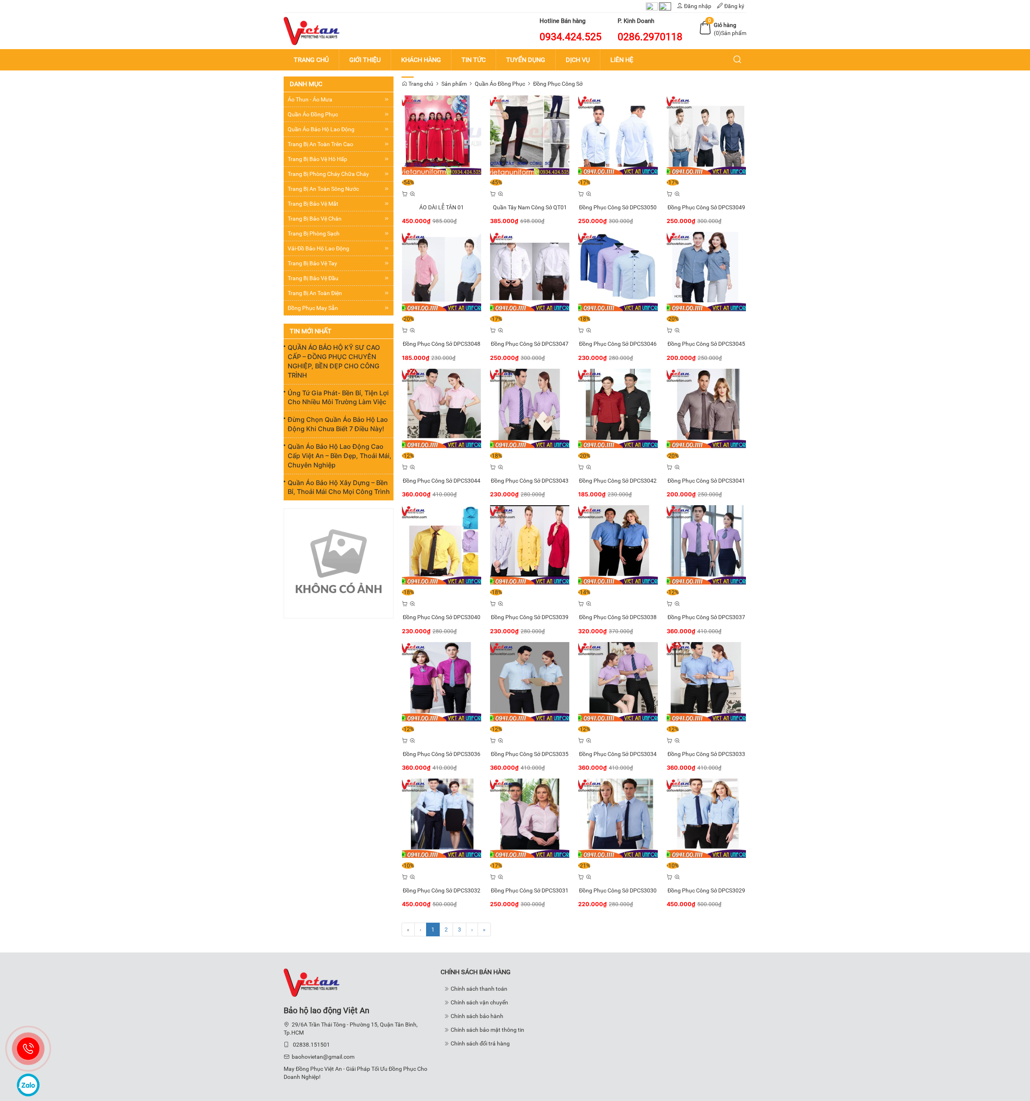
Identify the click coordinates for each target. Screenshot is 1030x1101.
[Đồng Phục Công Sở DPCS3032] (441, 817)
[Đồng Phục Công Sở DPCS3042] (617, 408)
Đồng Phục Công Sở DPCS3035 (530, 754)
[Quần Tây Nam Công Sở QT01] (529, 134)
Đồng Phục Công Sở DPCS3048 (441, 344)
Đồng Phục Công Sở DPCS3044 (441, 480)
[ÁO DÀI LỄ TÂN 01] (441, 134)
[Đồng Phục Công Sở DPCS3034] (617, 681)
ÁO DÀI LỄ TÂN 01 (441, 207)
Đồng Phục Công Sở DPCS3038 (618, 617)
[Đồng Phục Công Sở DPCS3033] (706, 681)
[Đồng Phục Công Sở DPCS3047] (529, 271)
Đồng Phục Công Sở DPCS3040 (441, 617)
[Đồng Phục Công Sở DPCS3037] (706, 544)
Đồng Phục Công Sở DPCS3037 (706, 617)
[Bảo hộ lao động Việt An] (312, 30)
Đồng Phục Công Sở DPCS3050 (618, 207)
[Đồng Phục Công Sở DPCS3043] (529, 408)
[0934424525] (28, 1049)
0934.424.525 (571, 37)
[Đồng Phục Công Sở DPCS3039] (529, 544)
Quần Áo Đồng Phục (500, 84)
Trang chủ (420, 84)
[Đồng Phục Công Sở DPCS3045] (706, 271)
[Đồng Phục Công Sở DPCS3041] (706, 408)
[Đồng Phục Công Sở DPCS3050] (617, 134)
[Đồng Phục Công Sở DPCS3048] (441, 271)
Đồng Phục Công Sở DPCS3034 (618, 754)
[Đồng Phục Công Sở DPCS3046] (617, 271)
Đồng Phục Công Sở (558, 84)
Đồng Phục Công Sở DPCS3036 (441, 754)
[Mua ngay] (405, 194)
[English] (665, 6)
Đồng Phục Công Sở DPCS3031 (530, 890)
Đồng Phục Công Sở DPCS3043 (530, 480)
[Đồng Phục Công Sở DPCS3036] (441, 681)
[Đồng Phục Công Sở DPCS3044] (441, 408)
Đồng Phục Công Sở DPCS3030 (618, 890)
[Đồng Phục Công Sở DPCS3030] (617, 817)
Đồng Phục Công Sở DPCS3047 (530, 344)
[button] (737, 60)
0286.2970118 (650, 37)
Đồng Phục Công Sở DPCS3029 (706, 890)
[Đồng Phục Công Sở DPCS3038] (617, 544)
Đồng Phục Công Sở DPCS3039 (530, 617)
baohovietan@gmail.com (323, 1056)
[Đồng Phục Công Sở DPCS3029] (706, 817)
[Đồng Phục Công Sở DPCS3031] (529, 817)
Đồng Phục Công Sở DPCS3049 (706, 207)
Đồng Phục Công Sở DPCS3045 (706, 344)
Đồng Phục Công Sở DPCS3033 (706, 754)
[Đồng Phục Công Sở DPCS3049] (706, 134)
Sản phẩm (454, 84)
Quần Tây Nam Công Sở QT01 (530, 207)
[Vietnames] (652, 6)
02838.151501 (311, 1044)
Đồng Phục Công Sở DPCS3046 (618, 344)
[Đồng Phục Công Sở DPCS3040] (441, 544)
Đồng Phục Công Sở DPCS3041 (706, 480)
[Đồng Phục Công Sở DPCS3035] (529, 681)
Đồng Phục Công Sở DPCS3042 (618, 480)
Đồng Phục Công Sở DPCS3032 (441, 890)
